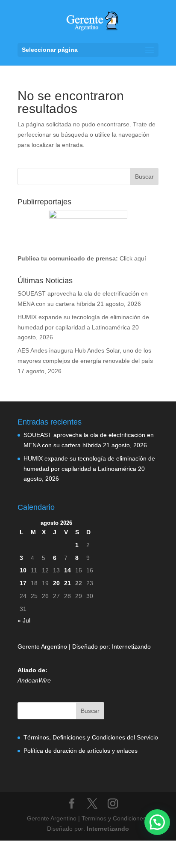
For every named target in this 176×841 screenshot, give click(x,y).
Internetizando (131, 646)
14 (67, 570)
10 (23, 570)
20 (56, 583)
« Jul (24, 620)
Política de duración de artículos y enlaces (80, 750)
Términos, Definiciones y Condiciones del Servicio (90, 737)
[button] (157, 822)
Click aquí (133, 258)
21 (67, 583)
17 (23, 583)
